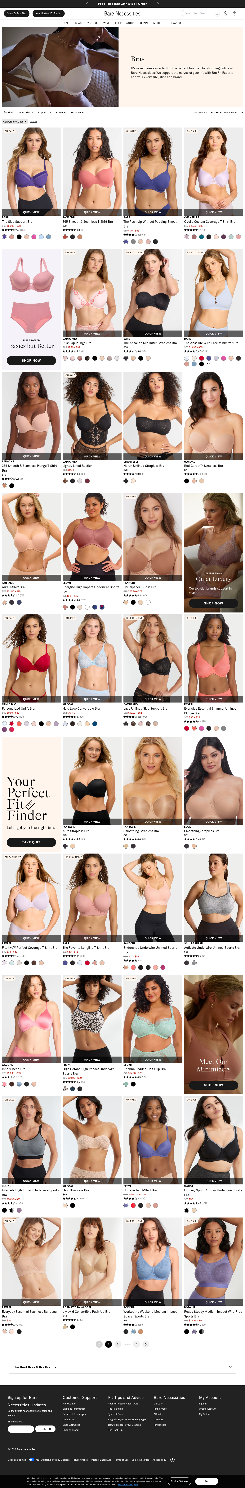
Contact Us (69, 1419)
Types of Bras (115, 1414)
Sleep (118, 22)
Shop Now (31, 360)
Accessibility (159, 1459)
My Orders (204, 1414)
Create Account (207, 1408)
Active (130, 22)
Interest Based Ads (101, 1459)
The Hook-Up (115, 1429)
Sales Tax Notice (140, 1459)
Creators (158, 1419)
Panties (92, 22)
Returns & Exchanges (74, 1414)
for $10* (122, 4)
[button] (235, 13)
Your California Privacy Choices (52, 1459)
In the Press (160, 1408)
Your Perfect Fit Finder (48, 13)
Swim (105, 22)
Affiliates (158, 1414)
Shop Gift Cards (71, 1424)
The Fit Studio (115, 1408)
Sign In (203, 1403)
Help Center (69, 1403)
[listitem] (15, 121)
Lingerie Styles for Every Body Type (127, 1419)
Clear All (33, 121)
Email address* (16, 1421)
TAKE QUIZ (31, 842)
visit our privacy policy (128, 1484)
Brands (176, 22)
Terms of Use (121, 1459)
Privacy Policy (80, 1459)
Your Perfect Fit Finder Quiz (123, 1403)
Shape (144, 22)
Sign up (45, 1429)
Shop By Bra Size (16, 13)
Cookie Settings (179, 1481)
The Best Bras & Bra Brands (34, 1367)
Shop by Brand (70, 1429)
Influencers (160, 1424)
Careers (158, 1403)
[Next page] (145, 1344)
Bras (78, 22)
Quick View (31, 212)
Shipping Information (74, 1408)
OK (206, 1481)
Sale (67, 22)
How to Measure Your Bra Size (124, 1424)
